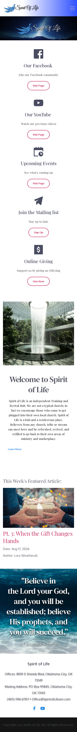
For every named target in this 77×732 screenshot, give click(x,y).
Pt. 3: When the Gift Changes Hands (37, 537)
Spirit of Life (38, 663)
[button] (72, 8)
